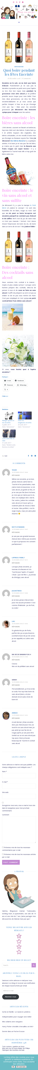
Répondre (16, 475)
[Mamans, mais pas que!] (19, 11)
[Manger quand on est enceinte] (9, 415)
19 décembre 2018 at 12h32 (20, 715)
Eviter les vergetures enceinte (24, 421)
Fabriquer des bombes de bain (13, 1050)
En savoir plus (21, 1067)
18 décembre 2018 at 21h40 (20, 657)
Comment (5, 815)
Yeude (14, 470)
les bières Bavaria (18, 141)
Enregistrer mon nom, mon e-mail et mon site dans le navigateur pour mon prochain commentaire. (18, 808)
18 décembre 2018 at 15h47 (20, 529)
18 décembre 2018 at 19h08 (20, 593)
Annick (15, 713)
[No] (35, 1062)
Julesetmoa (17, 591)
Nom (4, 771)
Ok (13, 1067)
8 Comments (26, 78)
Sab (5, 456)
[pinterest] (22, 2)
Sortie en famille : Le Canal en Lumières (16, 1012)
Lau (13, 621)
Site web (5, 792)
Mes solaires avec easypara (12, 1022)
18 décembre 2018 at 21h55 (20, 682)
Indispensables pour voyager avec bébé (16, 1017)
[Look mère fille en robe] (9, 433)
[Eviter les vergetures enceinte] (25, 415)
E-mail (5, 782)
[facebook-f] (19, 2)
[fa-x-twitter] (17, 2)
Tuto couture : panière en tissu (13, 1046)
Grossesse (19, 67)
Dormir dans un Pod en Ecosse (13, 1031)
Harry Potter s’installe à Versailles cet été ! (17, 1026)
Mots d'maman (18, 527)
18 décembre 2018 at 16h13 (20, 560)
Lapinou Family (18, 557)
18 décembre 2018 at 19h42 (20, 623)
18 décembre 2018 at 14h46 (20, 472)
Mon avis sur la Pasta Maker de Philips (16, 1048)
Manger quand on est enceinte (8, 421)
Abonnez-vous (10, 997)
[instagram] (13, 2)
